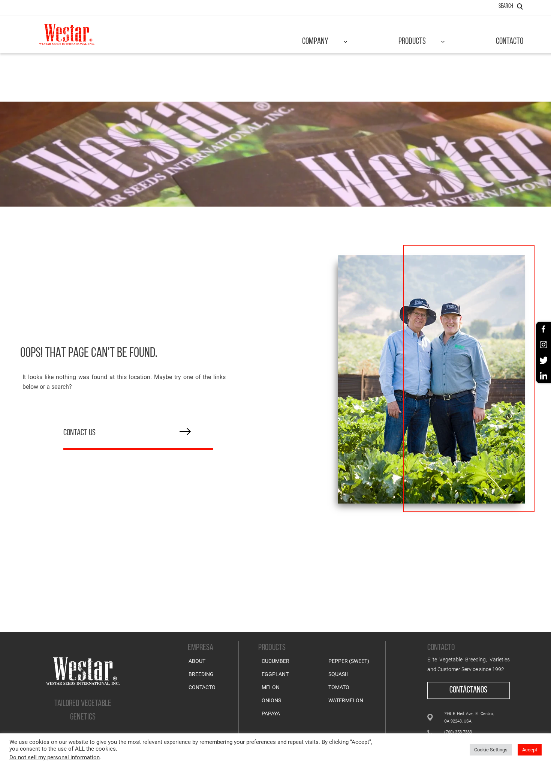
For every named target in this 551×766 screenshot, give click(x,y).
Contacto (509, 41)
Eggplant (275, 674)
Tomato (338, 687)
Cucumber (275, 661)
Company (315, 41)
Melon (271, 687)
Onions (271, 700)
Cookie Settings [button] (491, 750)
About (197, 661)
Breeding (201, 674)
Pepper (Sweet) (348, 661)
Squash (338, 674)
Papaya (271, 714)
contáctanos (468, 690)
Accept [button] (529, 750)
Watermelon (345, 700)
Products (412, 41)
